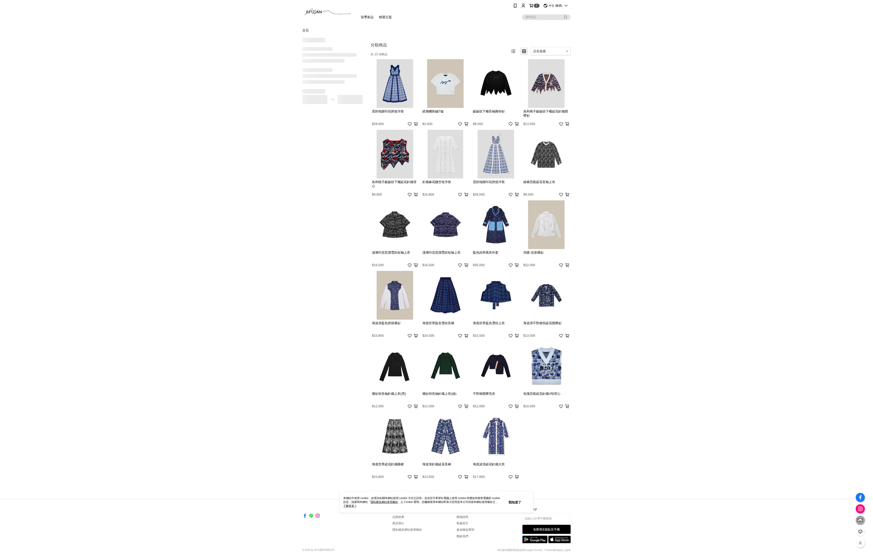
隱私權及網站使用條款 (407, 529)
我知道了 (515, 502)
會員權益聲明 (465, 529)
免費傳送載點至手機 (546, 529)
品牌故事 (398, 517)
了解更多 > (349, 505)
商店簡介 (398, 523)
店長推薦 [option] (539, 51)
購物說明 (462, 517)
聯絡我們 (462, 536)
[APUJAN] (327, 12)
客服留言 (462, 523)
